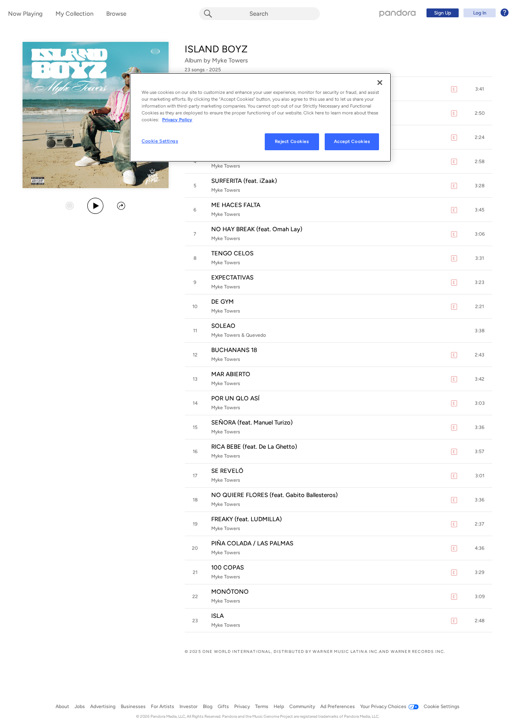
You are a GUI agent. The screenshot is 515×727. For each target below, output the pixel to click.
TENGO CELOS (232, 253)
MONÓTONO (230, 591)
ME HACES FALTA (235, 205)
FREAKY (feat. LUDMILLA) (246, 519)
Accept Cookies (352, 141)
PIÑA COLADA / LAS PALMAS (252, 543)
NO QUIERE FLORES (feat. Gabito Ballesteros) (274, 495)
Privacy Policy (177, 119)
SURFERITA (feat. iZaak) (244, 180)
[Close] (380, 82)
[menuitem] (466, 13)
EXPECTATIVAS (232, 277)
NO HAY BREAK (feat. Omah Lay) (256, 229)
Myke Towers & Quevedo (238, 335)
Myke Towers (230, 60)
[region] (260, 117)
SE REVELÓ (227, 470)
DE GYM (222, 301)
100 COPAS (227, 567)
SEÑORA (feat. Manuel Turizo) (252, 422)
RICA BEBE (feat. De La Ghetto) (254, 446)
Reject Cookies (292, 141)
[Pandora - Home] (397, 13)
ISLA (217, 615)
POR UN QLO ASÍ (235, 398)
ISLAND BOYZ (216, 49)
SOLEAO (223, 325)
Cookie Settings (160, 141)
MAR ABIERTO (230, 374)
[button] (480, 89)
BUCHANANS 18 (234, 350)
